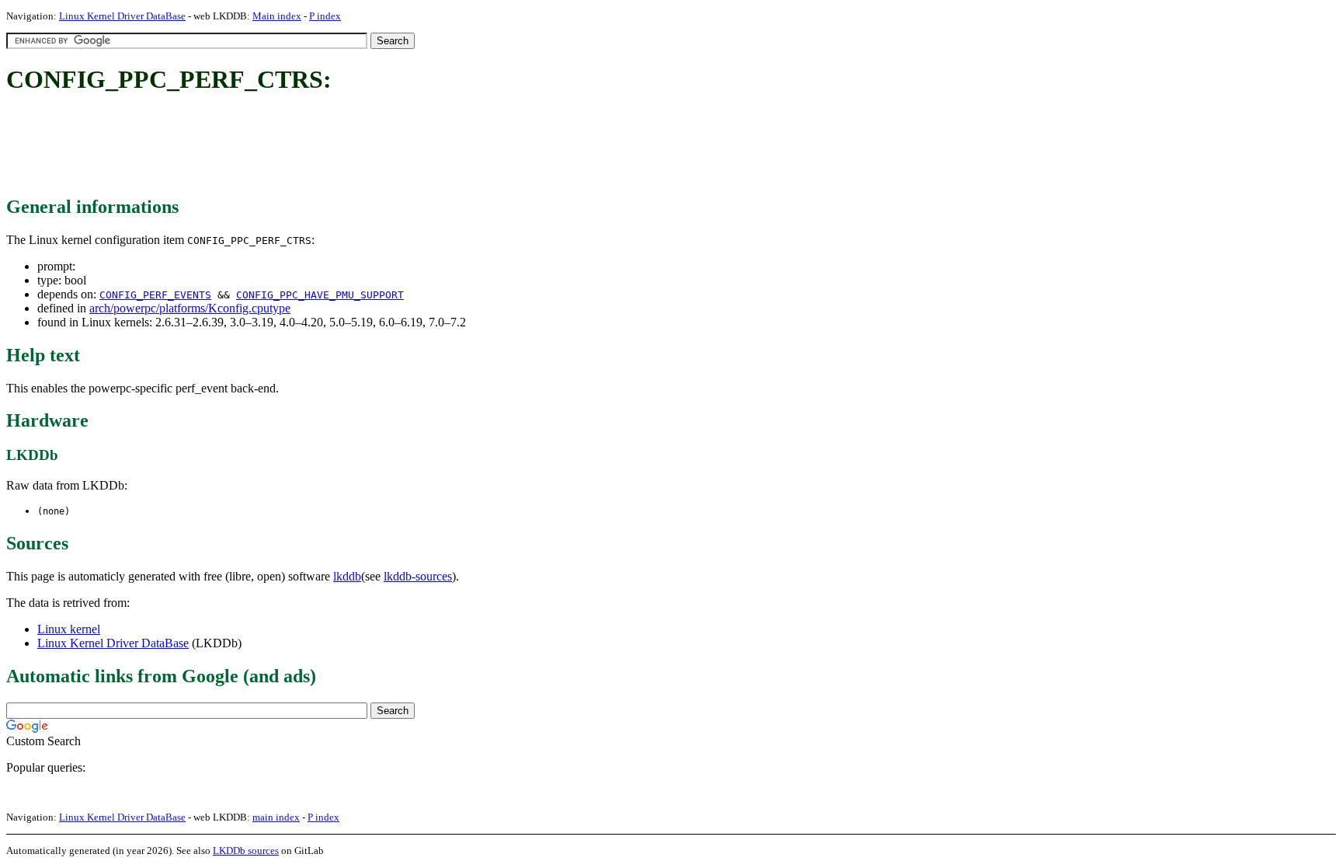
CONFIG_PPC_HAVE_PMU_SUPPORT (320, 295)
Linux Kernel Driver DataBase (122, 16)
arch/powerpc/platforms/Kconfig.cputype (189, 308)
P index (325, 16)
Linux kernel (68, 629)
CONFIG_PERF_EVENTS (155, 295)
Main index (276, 16)
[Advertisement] (289, 146)
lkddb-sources (418, 576)
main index (276, 817)
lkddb (347, 576)
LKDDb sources (246, 850)
